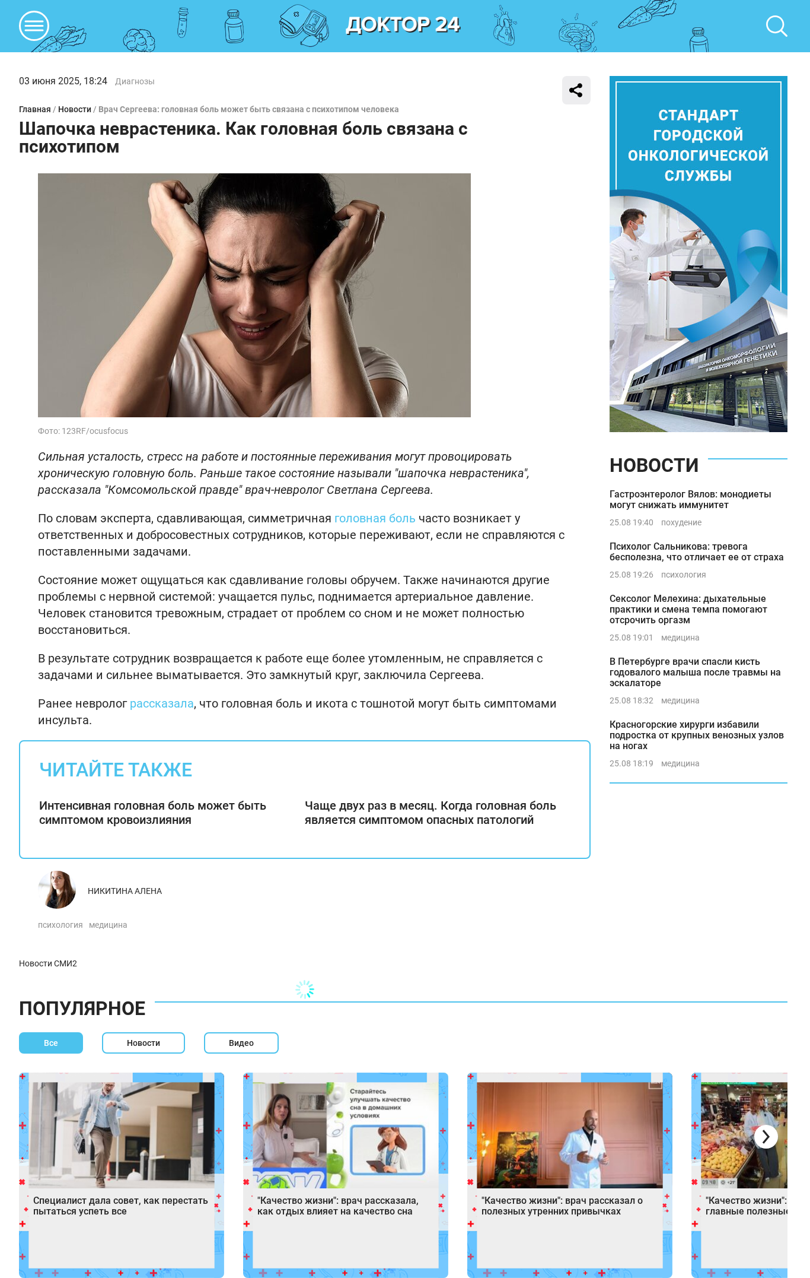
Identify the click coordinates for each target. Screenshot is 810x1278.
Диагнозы (135, 81)
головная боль (375, 518)
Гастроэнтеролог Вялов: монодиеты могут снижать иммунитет (690, 499)
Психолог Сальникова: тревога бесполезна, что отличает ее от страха (697, 552)
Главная (35, 109)
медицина (108, 925)
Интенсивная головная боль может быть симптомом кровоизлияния (152, 812)
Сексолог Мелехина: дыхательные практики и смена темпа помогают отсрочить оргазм (688, 609)
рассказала (162, 703)
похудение (681, 522)
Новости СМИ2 (48, 963)
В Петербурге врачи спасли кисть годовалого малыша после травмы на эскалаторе (695, 672)
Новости (74, 109)
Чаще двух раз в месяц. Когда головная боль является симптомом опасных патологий (430, 812)
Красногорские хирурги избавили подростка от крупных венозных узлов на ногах (697, 735)
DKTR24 (403, 26)
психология (60, 925)
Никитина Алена (125, 891)
